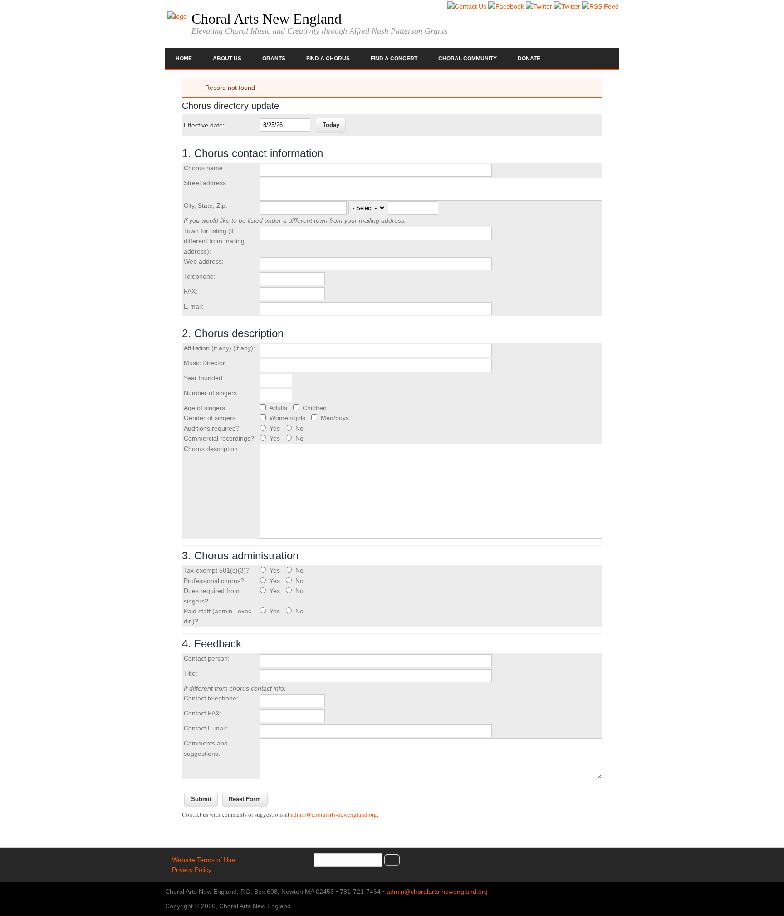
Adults (279, 407)
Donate (529, 58)
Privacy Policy (191, 869)
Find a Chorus (328, 58)
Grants (273, 58)
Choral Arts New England (266, 18)
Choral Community (467, 58)
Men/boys (335, 417)
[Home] (177, 16)
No (299, 428)
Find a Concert (394, 58)
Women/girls (288, 417)
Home (184, 58)
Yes (276, 428)
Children (315, 407)
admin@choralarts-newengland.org (334, 814)
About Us (227, 58)
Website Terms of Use (203, 859)
